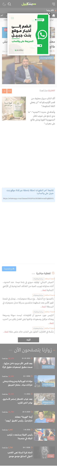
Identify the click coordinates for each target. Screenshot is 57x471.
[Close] (49, 13)
